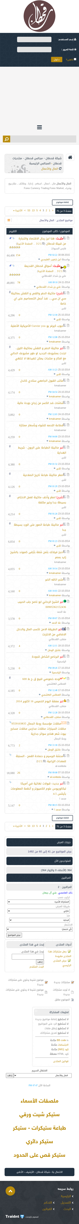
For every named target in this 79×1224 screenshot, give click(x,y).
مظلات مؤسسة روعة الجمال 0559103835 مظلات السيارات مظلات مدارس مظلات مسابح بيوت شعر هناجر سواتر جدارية (38, 728)
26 (18, 772)
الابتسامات (63, 1045)
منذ (68, 915)
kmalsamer (60, 330)
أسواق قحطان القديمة (38, 265)
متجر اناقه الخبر (54, 579)
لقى (64, 308)
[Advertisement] (39, 95)
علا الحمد (61, 612)
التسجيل (66, 1203)
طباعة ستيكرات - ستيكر (39, 1128)
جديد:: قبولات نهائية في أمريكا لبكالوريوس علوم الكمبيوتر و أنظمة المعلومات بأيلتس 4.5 (38, 788)
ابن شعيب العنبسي (51, 259)
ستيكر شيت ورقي (39, 1115)
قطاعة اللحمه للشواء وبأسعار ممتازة (41, 425)
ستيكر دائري (39, 1142)
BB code (61, 1040)
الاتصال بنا (57, 1172)
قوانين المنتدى (61, 1061)
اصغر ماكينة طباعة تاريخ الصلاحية (43, 475)
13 (33, 210)
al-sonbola (60, 766)
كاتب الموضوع (50, 231)
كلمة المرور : (67, 49)
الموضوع (65, 231)
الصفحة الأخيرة (25, 243)
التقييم (13, 231)
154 (18, 255)
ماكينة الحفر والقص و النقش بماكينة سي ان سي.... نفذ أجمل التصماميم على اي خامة (38, 298)
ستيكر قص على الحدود (39, 1155)
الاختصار (68, 924)
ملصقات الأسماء (39, 1101)
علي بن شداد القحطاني (54, 276)
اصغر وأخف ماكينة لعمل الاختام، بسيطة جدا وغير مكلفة (41, 500)
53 (29, 210)
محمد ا (62, 798)
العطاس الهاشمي (56, 684)
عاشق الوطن (54, 650)
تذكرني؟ (70, 59)
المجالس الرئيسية (40, 163)
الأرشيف (30, 1172)
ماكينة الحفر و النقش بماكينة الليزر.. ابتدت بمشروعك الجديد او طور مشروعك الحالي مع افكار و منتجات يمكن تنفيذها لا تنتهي (38, 353)
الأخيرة (17, 210)
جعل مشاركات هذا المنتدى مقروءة (59, 953)
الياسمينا (61, 661)
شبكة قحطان (43, 1172)
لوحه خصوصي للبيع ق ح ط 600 (41, 679)
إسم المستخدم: (66, 39)
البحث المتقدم (37, 966)
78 (18, 282)
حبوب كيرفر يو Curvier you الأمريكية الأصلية (37, 325)
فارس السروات (58, 248)
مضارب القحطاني (57, 639)
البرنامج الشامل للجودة (45, 656)
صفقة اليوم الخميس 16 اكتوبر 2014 (37, 701)
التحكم (48, 1203)
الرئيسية (66, 1196)
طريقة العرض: (62, 906)
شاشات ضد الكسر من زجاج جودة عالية (40, 403)
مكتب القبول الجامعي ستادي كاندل (41, 380)
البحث (68, 1209)
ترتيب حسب (64, 897)
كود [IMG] (63, 1049)
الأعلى (20, 1172)
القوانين (47, 1209)
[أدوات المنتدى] (9, 220)
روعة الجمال (60, 738)
